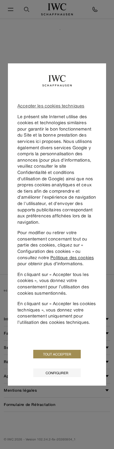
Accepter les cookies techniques (50, 105)
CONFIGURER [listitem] (57, 373)
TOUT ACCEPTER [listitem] (57, 354)
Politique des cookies (72, 257)
